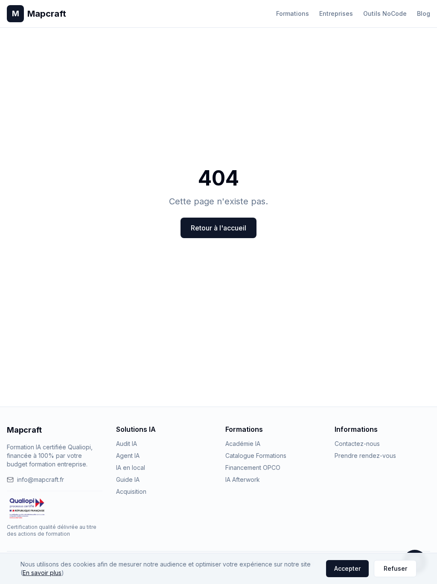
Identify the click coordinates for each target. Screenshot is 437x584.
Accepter (347, 568)
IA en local (130, 467)
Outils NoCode (385, 13)
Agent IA (128, 455)
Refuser (395, 568)
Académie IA (242, 443)
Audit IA (126, 443)
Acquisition (131, 491)
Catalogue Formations (255, 455)
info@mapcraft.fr (40, 479)
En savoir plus (42, 572)
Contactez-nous (357, 443)
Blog (423, 13)
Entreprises (336, 13)
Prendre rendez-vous (365, 455)
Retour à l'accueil (218, 228)
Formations (292, 13)
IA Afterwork (242, 479)
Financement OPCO (252, 467)
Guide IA (128, 479)
